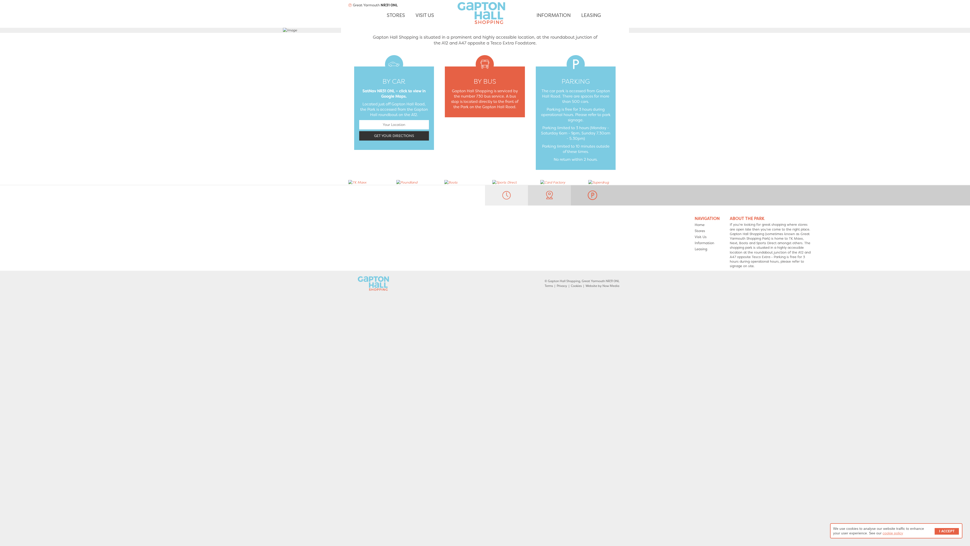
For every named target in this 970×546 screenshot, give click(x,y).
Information (704, 243)
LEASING (591, 15)
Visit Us (701, 237)
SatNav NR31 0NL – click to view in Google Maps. (394, 93)
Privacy (562, 286)
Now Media (610, 286)
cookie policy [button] (893, 533)
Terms (549, 286)
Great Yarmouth (375, 5)
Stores (700, 231)
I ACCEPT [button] (947, 531)
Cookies (576, 286)
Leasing (701, 249)
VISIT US (425, 15)
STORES (396, 15)
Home (700, 224)
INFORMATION (554, 15)
